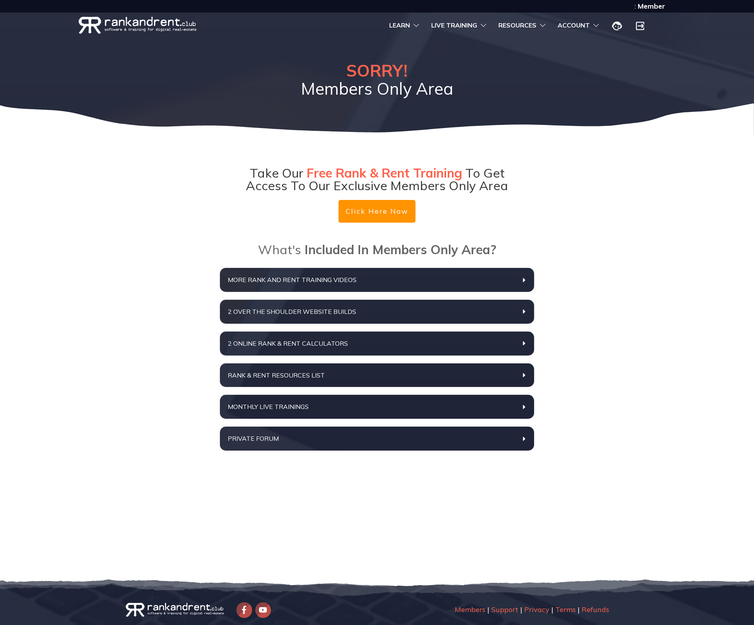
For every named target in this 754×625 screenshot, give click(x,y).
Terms (565, 609)
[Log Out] (640, 26)
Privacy (536, 609)
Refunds (595, 609)
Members (470, 609)
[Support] (617, 26)
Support (504, 609)
